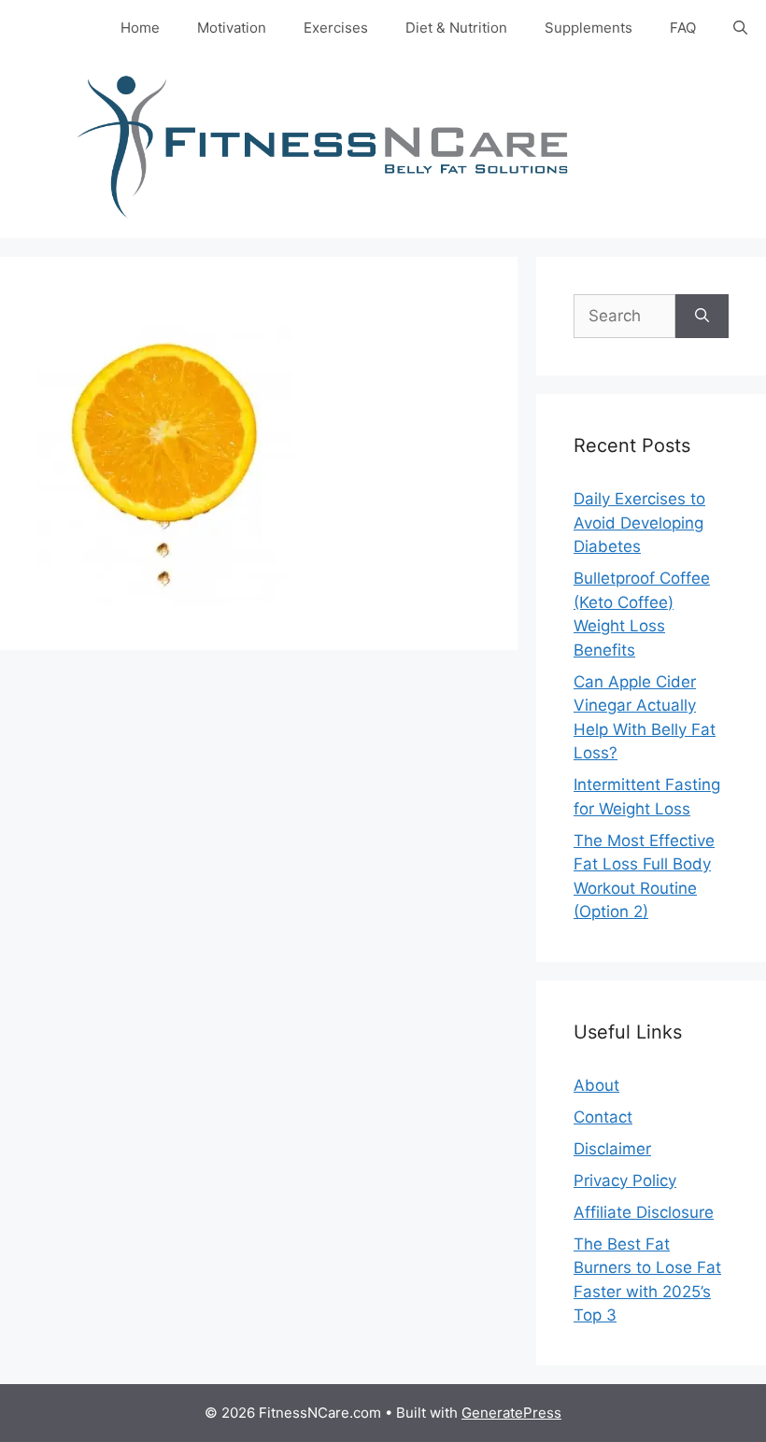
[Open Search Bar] (740, 28)
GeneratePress (511, 1412)
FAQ (683, 27)
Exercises (336, 27)
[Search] (702, 316)
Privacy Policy (625, 1180)
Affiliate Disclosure (644, 1212)
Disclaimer (612, 1148)
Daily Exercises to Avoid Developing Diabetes (639, 522)
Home (140, 27)
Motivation (231, 27)
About (596, 1085)
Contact (603, 1117)
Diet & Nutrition (456, 27)
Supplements (588, 27)
